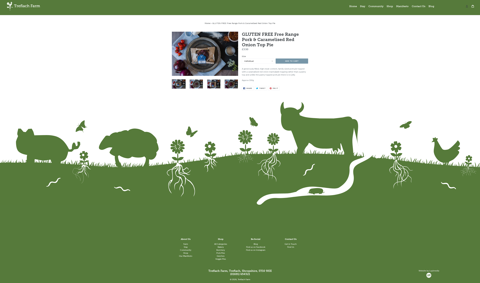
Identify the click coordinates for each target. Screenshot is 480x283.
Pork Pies (220, 253)
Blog (431, 6)
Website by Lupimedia (429, 271)
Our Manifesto (185, 256)
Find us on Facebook (255, 247)
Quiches (220, 256)
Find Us (290, 247)
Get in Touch (291, 244)
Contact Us (418, 6)
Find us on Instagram (255, 250)
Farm (185, 244)
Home (353, 6)
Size (244, 56)
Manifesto (402, 6)
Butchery (220, 250)
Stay (362, 6)
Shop (390, 6)
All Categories (220, 244)
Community (376, 6)
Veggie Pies (220, 259)
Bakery (221, 247)
